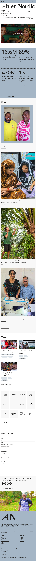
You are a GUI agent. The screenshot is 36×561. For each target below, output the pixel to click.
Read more (16, 148)
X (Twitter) (22, 541)
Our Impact (3, 538)
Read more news (5, 328)
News (3, 102)
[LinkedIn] (3, 483)
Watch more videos (6, 384)
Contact (31, 531)
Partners (2, 539)
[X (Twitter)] (10, 483)
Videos (4, 337)
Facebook (21, 538)
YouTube (21, 539)
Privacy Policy (17, 557)
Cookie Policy (23, 557)
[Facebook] (5, 483)
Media (2, 544)
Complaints (3, 554)
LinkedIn (21, 537)
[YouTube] (8, 483)
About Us (3, 537)
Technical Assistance (5, 541)
